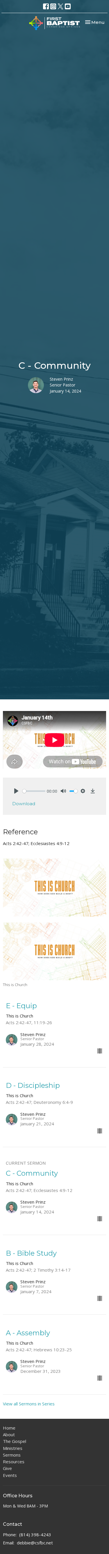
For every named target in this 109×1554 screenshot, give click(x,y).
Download (23, 803)
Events (10, 1475)
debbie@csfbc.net (35, 1543)
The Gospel (14, 1441)
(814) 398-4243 (35, 1534)
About (9, 1434)
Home (9, 1428)
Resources (13, 1461)
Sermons (12, 1455)
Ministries (12, 1448)
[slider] (33, 791)
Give (7, 1468)
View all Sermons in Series (29, 1404)
